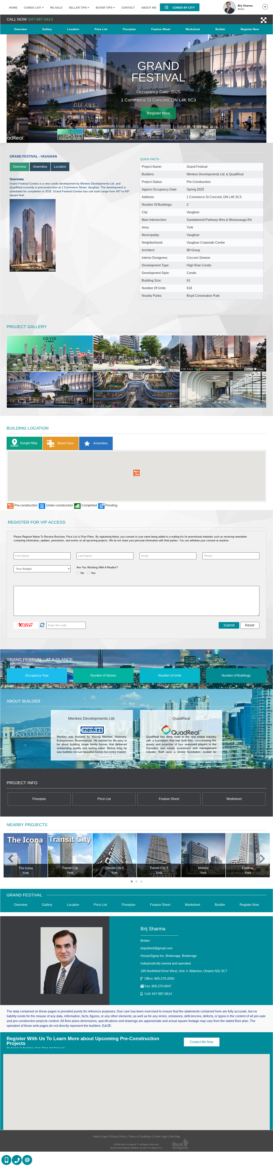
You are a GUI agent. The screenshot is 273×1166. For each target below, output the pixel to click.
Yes (93, 573)
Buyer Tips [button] (104, 7)
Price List (101, 29)
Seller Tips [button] (78, 7)
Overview (20, 29)
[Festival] (248, 855)
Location (73, 29)
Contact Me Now (201, 1042)
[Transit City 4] (114, 855)
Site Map (174, 1136)
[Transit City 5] (159, 855)
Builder (220, 29)
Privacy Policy (118, 1136)
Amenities (40, 166)
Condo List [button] (33, 7)
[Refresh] (41, 625)
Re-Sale (56, 7)
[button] (136, 473)
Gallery (47, 29)
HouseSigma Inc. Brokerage (168, 956)
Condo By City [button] (183, 7)
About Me (148, 7)
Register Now (250, 29)
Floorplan (129, 29)
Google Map (28, 443)
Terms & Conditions (140, 1136)
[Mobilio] (203, 855)
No (82, 573)
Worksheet (192, 29)
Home (13, 7)
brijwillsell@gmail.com (156, 948)
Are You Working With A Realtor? (97, 567)
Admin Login (100, 1136)
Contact (128, 7)
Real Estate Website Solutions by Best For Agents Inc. (136, 1148)
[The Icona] (26, 855)
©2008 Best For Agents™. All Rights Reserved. (136, 1144)
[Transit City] (70, 855)
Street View (65, 443)
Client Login (160, 1136)
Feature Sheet (160, 29)
